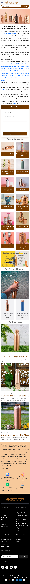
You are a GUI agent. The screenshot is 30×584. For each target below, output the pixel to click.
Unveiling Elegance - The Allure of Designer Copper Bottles (15, 435)
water (7, 35)
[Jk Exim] (12, 2)
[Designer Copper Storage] (22, 238)
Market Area (5, 526)
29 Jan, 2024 (10, 354)
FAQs (18, 541)
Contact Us (19, 539)
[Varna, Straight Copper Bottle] (22, 305)
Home (3, 512)
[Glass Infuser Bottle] (7, 238)
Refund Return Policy (7, 546)
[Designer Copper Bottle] (7, 182)
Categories (4, 517)
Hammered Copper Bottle (12, 66)
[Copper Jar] (22, 182)
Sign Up (23, 556)
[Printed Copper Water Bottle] (22, 147)
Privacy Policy (5, 541)
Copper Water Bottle (7, 154)
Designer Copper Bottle (15, 68)
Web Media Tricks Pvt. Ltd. (20, 577)
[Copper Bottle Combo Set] (7, 218)
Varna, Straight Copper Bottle (22, 313)
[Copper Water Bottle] (7, 147)
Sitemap (4, 524)
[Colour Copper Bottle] (22, 164)
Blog (3, 519)
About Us (4, 515)
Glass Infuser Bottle (7, 246)
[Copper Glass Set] (7, 199)
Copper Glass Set (10, 71)
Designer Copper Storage (12, 78)
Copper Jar (22, 189)
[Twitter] (6, 567)
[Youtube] (11, 567)
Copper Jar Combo (14, 75)
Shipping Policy (6, 544)
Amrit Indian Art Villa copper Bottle (7, 313)
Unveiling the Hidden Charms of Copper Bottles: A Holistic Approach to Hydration (15, 396)
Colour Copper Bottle (22, 171)
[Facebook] (2, 567)
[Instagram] (15, 567)
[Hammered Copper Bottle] (7, 164)
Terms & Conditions (6, 539)
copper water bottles (9, 33)
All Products (5, 522)
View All (19, 530)
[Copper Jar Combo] (22, 218)
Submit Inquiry (16, 134)
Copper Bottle (15, 64)
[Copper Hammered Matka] (22, 199)
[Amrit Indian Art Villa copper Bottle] (7, 305)
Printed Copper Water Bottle (22, 516)
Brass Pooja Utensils (12, 73)
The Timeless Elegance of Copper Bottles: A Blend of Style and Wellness (15, 356)
